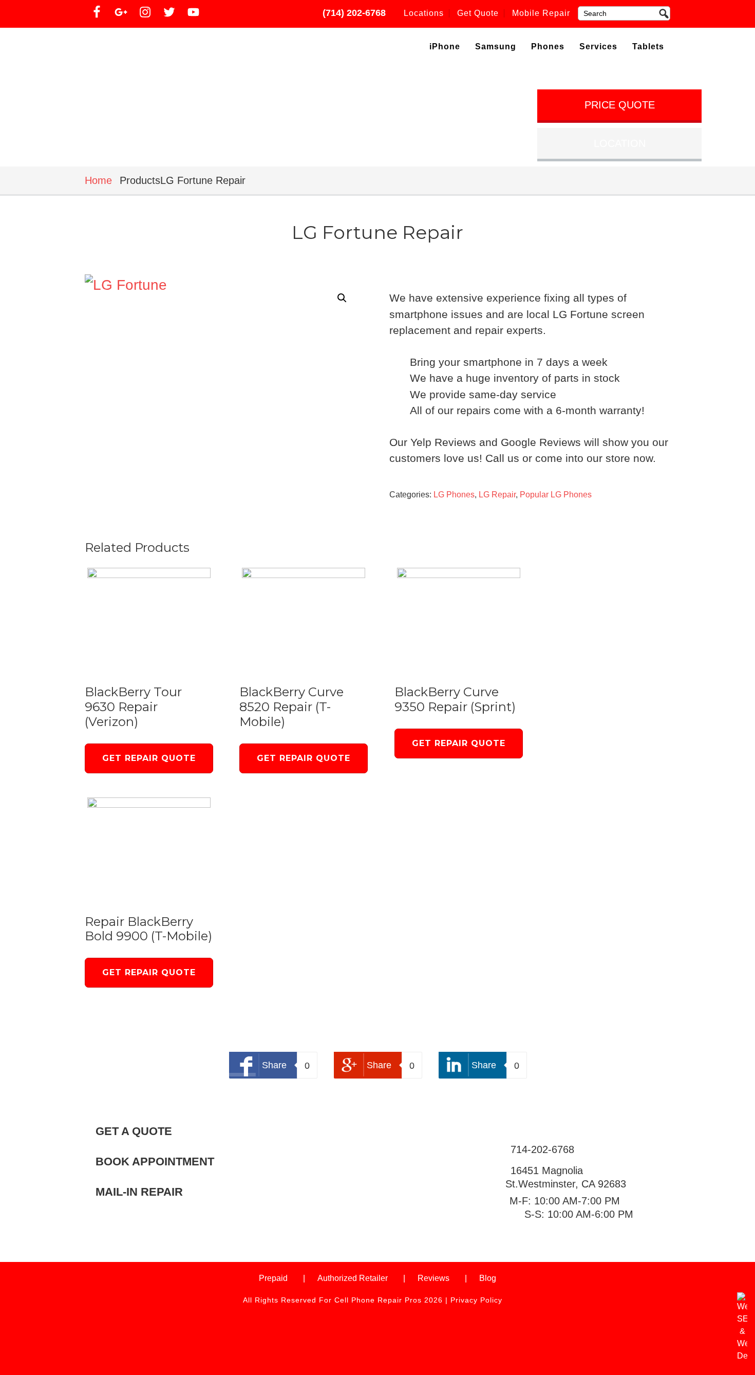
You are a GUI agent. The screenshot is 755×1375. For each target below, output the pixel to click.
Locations (424, 13)
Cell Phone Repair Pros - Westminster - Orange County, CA (173, 48)
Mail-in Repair (139, 1191)
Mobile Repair (541, 13)
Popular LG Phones (556, 494)
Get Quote (478, 13)
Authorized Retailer (352, 1278)
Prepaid (273, 1278)
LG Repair (497, 494)
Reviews (433, 1278)
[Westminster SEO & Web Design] (742, 1355)
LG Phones (454, 494)
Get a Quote (134, 1131)
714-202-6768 (542, 1149)
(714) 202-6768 (354, 13)
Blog (487, 1278)
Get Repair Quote (149, 758)
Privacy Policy (476, 1300)
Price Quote (619, 104)
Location (620, 143)
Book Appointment (155, 1161)
